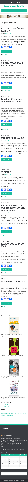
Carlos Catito (8, 33)
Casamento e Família (14, 6)
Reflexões (10, 54)
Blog (6, 54)
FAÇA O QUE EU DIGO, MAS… (12, 245)
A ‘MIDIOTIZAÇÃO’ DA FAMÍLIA (12, 29)
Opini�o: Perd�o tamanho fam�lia (9, 448)
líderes (20, 413)
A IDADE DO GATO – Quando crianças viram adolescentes (13, 208)
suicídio (5, 415)
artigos (4, 413)
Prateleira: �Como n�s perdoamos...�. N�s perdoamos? (14, 440)
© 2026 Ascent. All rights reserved (8, 480)
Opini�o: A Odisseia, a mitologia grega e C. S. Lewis (12, 449)
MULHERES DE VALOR (12, 138)
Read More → (6, 51)
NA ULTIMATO (7, 406)
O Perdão (6, 171)
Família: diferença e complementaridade (11, 100)
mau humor (24, 413)
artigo (3, 129)
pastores (2, 415)
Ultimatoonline (7, 435)
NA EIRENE (6, 404)
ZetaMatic (22, 480)
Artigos (3, 54)
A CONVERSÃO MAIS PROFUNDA (12, 64)
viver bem (9, 415)
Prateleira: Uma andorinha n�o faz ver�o (10, 438)
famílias (17, 413)
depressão (8, 413)
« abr (2, 471)
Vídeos (12, 415)
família (6, 129)
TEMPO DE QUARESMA (13, 281)
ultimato (7, 104)
